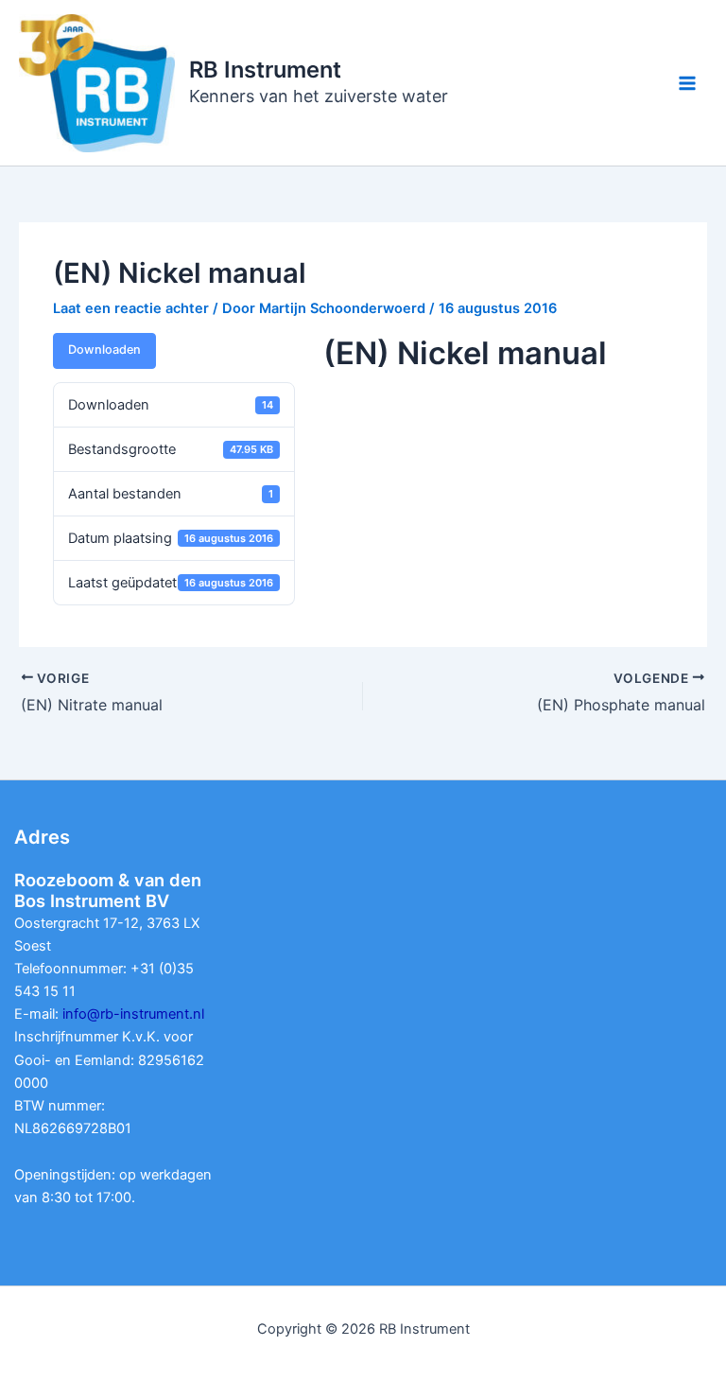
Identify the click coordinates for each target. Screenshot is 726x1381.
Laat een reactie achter (131, 308)
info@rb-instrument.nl (133, 1014)
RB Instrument (265, 69)
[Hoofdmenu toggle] (687, 83)
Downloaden (104, 349)
